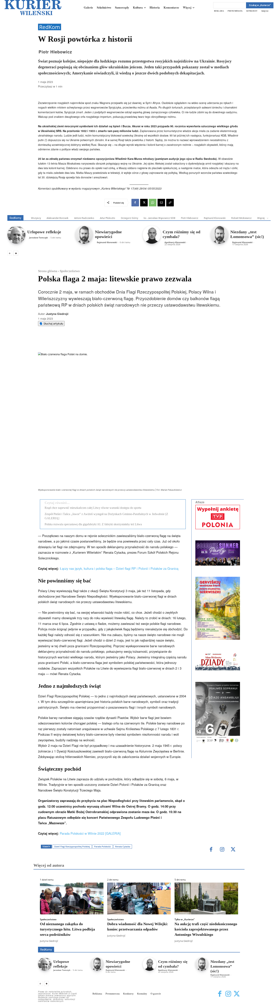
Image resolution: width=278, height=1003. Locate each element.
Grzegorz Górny (129, 218)
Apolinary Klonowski (175, 242)
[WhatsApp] (152, 202)
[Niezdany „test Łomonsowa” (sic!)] (219, 235)
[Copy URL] (170, 202)
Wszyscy (36, 218)
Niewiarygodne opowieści (108, 234)
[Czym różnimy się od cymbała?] (152, 235)
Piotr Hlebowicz (55, 52)
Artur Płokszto (107, 218)
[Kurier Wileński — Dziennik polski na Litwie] (33, 7)
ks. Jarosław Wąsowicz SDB (159, 218)
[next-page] (15, 253)
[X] (144, 202)
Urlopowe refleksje (44, 231)
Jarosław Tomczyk (38, 237)
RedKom (49, 27)
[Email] (161, 202)
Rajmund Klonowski (215, 218)
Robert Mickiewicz (241, 218)
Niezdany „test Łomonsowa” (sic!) (247, 234)
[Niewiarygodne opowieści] (84, 235)
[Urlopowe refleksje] (16, 235)
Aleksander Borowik (57, 218)
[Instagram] (228, 994)
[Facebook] (135, 202)
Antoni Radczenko (84, 218)
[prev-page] (9, 253)
